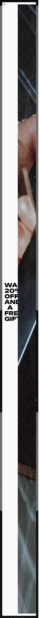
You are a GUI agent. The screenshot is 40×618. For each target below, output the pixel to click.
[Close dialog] (4, 4)
